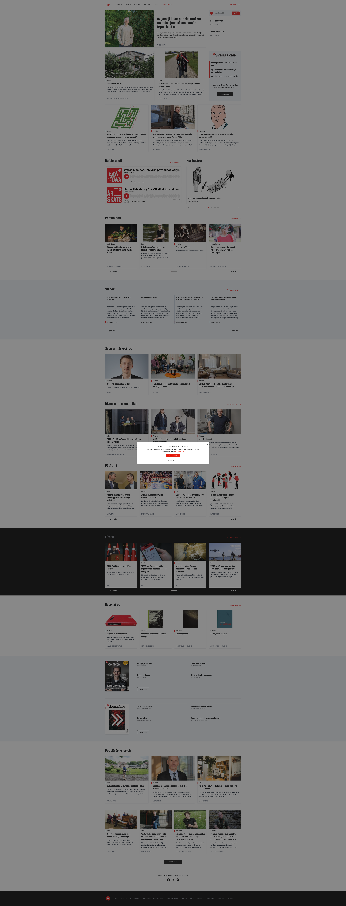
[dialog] (173, 453)
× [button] (207, 444)
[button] (173, 460)
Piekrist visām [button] (173, 455)
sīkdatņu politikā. (179, 451)
